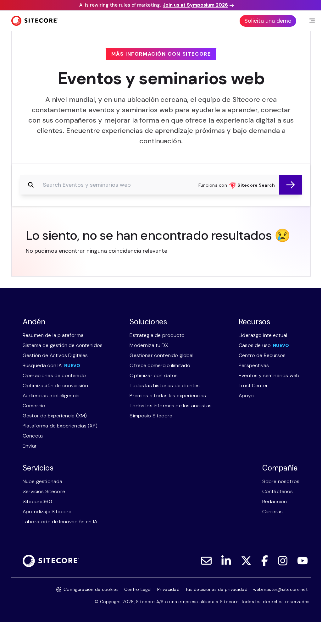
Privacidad (168, 589)
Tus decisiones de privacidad (216, 589)
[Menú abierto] (312, 21)
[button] (290, 185)
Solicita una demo (267, 21)
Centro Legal (138, 589)
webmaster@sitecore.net (280, 589)
